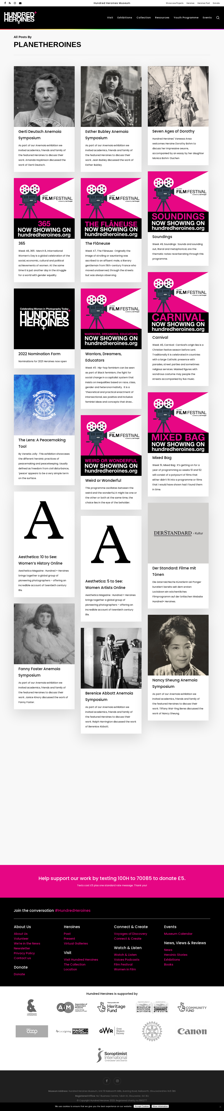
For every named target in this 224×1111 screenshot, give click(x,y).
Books (168, 964)
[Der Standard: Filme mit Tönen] (178, 556)
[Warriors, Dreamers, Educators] (111, 349)
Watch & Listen (125, 955)
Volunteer (21, 938)
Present (69, 938)
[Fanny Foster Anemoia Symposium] (44, 656)
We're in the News (27, 943)
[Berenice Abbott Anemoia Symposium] (111, 681)
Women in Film (125, 969)
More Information (160, 1106)
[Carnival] (178, 329)
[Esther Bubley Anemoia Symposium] (111, 119)
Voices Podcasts (126, 959)
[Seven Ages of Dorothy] (178, 115)
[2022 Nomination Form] (44, 328)
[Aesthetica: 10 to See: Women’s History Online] (44, 544)
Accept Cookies (142, 1106)
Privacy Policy (24, 953)
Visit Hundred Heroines (81, 959)
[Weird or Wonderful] (111, 462)
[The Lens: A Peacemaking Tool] (44, 430)
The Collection (74, 964)
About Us (21, 934)
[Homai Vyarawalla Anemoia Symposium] (44, 768)
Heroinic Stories (175, 955)
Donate (19, 974)
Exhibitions (172, 959)
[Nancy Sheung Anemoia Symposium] (178, 668)
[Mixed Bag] (178, 444)
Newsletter (22, 948)
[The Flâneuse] (111, 230)
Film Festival (123, 964)
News (168, 950)
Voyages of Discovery (130, 934)
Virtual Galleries (76, 943)
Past (67, 934)
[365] (44, 230)
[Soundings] (178, 218)
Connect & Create (127, 938)
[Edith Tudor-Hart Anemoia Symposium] (178, 780)
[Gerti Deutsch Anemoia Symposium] (44, 119)
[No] (220, 1106)
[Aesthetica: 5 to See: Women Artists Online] (111, 569)
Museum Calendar (178, 934)
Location (70, 969)
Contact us (22, 958)
